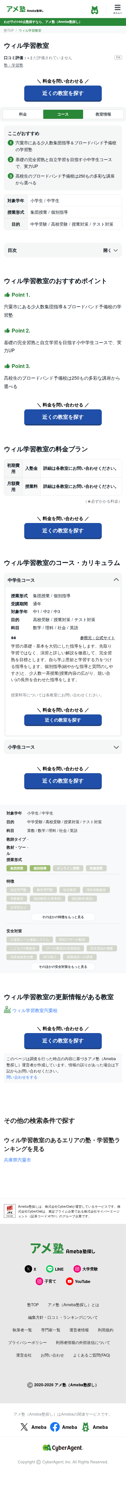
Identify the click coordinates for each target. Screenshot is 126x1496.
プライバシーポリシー (27, 1342)
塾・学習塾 (13, 64)
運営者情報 (79, 1329)
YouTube (82, 1281)
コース (63, 114)
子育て (50, 1281)
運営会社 (24, 1355)
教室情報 (103, 114)
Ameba (39, 1427)
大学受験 (90, 1269)
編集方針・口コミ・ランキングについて (63, 1317)
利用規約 (105, 1329)
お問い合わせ (52, 1355)
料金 (23, 114)
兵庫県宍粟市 (17, 1159)
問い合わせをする (21, 1077)
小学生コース (21, 746)
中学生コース (21, 580)
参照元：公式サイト (97, 637)
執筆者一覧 (22, 1329)
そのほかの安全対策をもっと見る (63, 966)
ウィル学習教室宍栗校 (35, 1010)
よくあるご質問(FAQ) (91, 1355)
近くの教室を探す (63, 93)
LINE (59, 1269)
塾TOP (9, 30)
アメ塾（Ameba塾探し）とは (73, 1304)
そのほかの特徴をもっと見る (63, 917)
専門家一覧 (50, 1329)
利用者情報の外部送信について (83, 1342)
